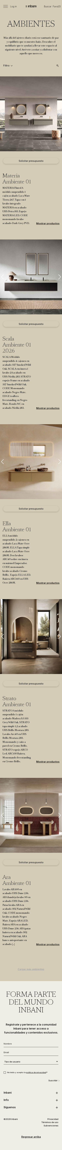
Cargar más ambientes (31, 969)
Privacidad (52, 1119)
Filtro (6, 65)
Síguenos (10, 1107)
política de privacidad (36, 1072)
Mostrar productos (48, 223)
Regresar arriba (31, 1136)
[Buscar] (58, 65)
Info (6, 1100)
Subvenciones (51, 1125)
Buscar (47, 6)
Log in (13, 6)
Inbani (8, 1092)
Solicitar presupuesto (31, 160)
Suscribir (53, 1080)
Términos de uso (49, 1122)
